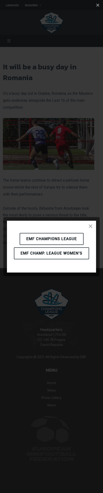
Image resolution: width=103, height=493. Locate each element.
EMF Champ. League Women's (51, 253)
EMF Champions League (51, 239)
